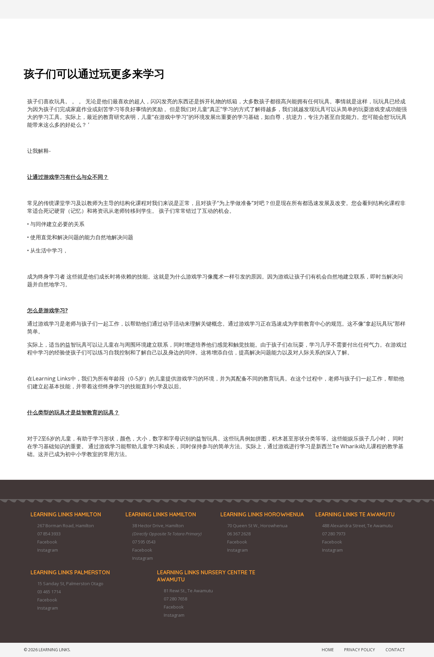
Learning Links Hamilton (66, 514)
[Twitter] (68, 8)
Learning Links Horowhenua (262, 514)
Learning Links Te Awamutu (355, 514)
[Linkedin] (105, 8)
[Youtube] (123, 8)
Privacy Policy (359, 650)
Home (328, 650)
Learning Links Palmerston (70, 572)
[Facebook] (32, 8)
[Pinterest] (87, 8)
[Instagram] (50, 8)
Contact (395, 650)
